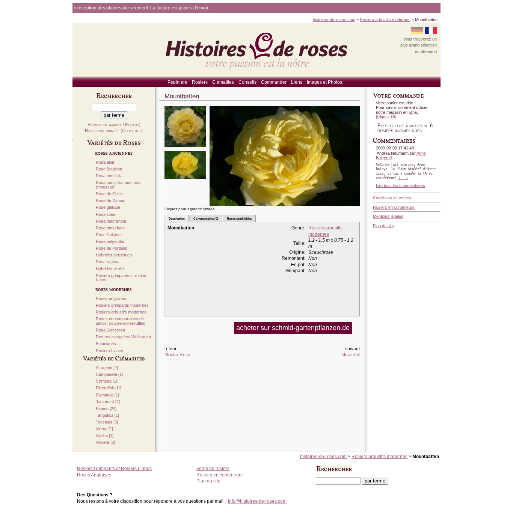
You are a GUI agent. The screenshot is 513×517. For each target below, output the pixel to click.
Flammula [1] (107, 395)
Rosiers (200, 82)
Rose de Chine (109, 194)
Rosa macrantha (111, 221)
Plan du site (383, 225)
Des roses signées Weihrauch (123, 337)
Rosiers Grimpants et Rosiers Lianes (114, 468)
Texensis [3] (107, 422)
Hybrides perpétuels (114, 255)
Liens (296, 82)
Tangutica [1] (107, 415)
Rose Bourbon (109, 169)
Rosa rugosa (107, 262)
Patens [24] (106, 409)
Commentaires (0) (205, 218)
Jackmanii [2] (108, 402)
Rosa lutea (105, 215)
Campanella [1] (109, 374)
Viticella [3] (105, 442)
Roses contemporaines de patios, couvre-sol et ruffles (120, 321)
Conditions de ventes (392, 198)
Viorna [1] (104, 429)
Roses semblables (239, 218)
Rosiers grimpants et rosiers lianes (122, 278)
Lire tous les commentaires (400, 185)
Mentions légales (388, 216)
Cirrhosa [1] (106, 381)
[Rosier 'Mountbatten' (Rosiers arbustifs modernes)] (185, 150)
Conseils (247, 82)
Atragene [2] (107, 368)
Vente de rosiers (212, 468)
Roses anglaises (111, 299)
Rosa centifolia (109, 176)
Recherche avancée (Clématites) (114, 130)
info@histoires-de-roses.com (257, 501)
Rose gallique (108, 207)
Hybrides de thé (110, 269)
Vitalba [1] (104, 436)
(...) (403, 178)
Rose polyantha (110, 242)
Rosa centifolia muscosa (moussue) (118, 185)
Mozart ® (350, 354)
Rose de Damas (110, 201)
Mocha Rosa (177, 354)
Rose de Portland (111, 248)
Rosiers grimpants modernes (122, 305)
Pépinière (177, 82)
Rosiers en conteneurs (394, 207)
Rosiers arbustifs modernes (385, 19)
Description (177, 218)
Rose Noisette (109, 235)
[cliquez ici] (386, 117)
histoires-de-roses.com (334, 19)
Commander (274, 82)
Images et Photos (324, 82)
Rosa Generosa (110, 330)
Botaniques (106, 344)
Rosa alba (105, 162)
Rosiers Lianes (109, 351)
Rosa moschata (110, 228)
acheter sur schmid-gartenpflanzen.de (293, 328)
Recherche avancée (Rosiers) (114, 124)
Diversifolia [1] (108, 388)
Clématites (223, 82)
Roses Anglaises (94, 475)
